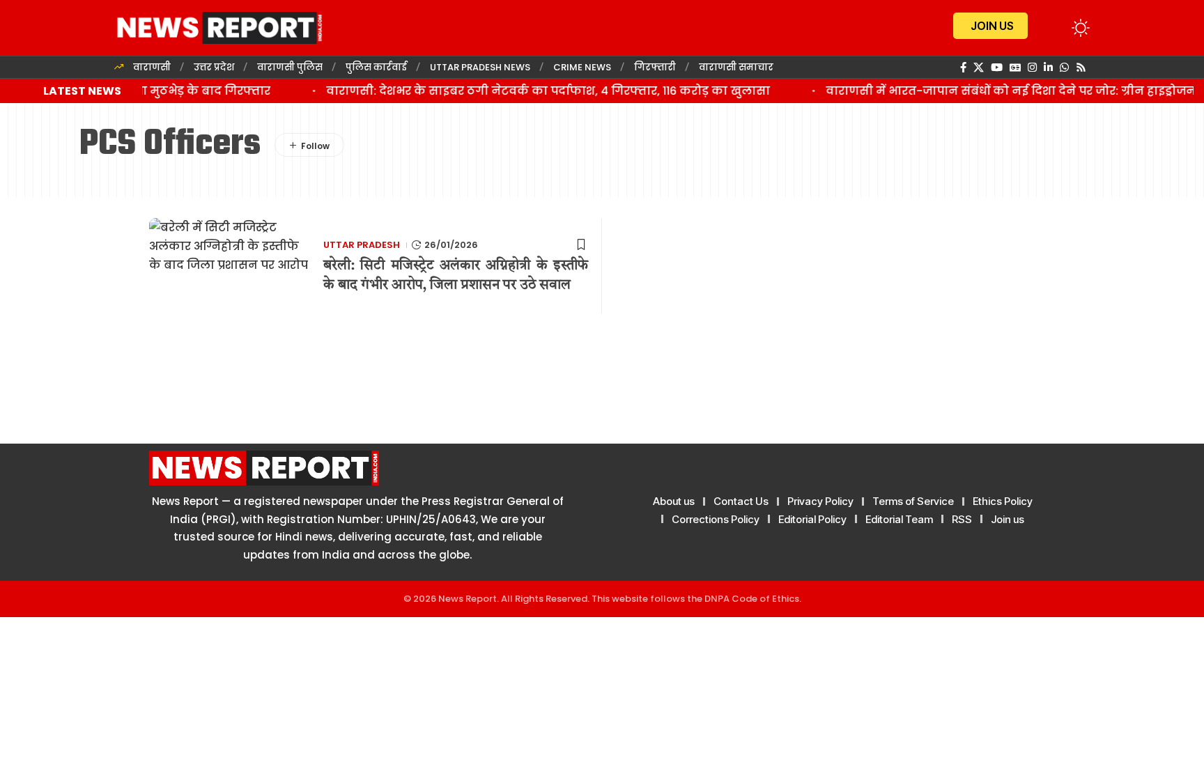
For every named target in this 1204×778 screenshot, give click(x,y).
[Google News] (1015, 67)
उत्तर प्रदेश (214, 67)
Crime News (582, 67)
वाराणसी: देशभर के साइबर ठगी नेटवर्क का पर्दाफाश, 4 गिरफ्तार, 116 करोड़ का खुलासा (539, 91)
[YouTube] (996, 67)
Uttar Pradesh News (480, 67)
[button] (1055, 27)
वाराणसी (152, 67)
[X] (978, 67)
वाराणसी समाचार (736, 67)
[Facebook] (963, 67)
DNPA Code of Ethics (751, 598)
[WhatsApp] (1064, 67)
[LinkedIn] (1048, 67)
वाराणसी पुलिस (290, 67)
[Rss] (1081, 67)
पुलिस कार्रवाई (376, 67)
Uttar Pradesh (361, 244)
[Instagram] (1032, 67)
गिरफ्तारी (655, 67)
